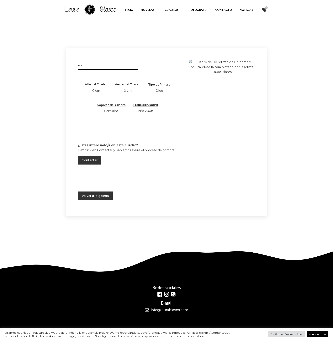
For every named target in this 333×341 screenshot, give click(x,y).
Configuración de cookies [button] (286, 334)
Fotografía (198, 9)
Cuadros (171, 9)
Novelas (147, 9)
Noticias (246, 9)
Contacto (223, 9)
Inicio (128, 9)
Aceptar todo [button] (317, 334)
